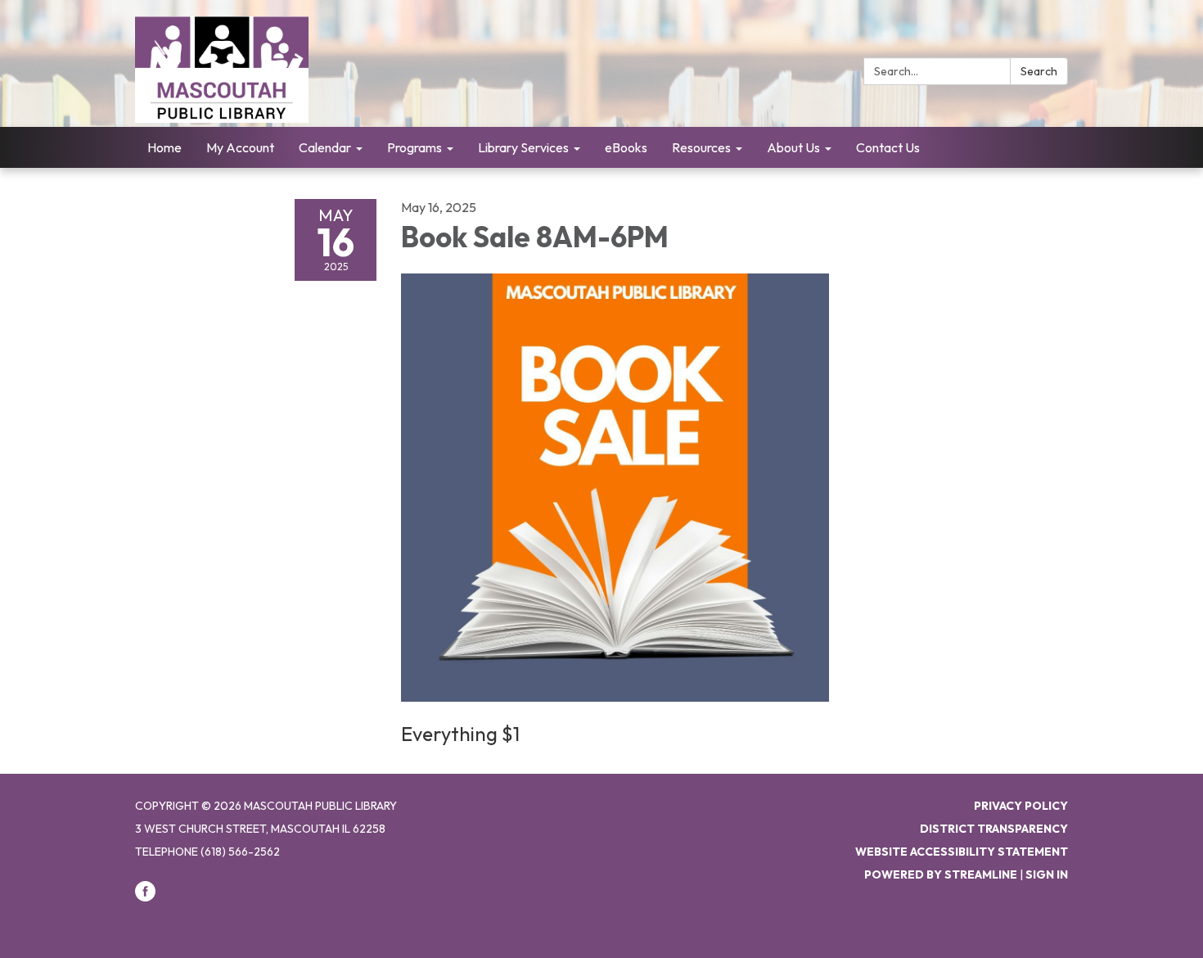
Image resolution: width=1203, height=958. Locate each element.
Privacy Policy (1021, 805)
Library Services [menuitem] (523, 147)
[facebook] (145, 897)
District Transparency (994, 828)
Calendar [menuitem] (325, 147)
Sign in (1046, 874)
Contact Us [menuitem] (888, 147)
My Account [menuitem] (240, 147)
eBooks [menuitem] (626, 147)
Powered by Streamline (940, 874)
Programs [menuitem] (414, 147)
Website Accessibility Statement (961, 851)
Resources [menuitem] (701, 147)
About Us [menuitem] (793, 147)
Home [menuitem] (164, 147)
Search (1039, 71)
